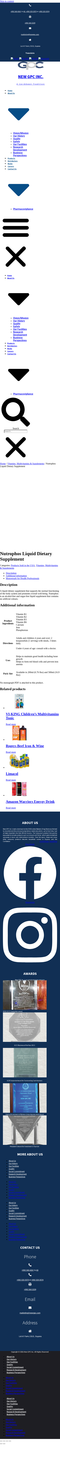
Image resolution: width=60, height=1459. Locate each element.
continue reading (48, 841)
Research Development (20, 148)
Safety (16, 141)
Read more (11, 724)
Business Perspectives (20, 154)
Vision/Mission (21, 133)
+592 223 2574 (44, 12)
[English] (24, 58)
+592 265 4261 (16, 12)
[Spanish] (43, 58)
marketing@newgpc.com (30, 35)
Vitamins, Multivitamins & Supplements (25, 463)
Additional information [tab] (16, 575)
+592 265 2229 (30, 23)
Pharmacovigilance (23, 209)
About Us (12, 1161)
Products (11, 158)
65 (24, 12)
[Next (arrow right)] (4, 1443)
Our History (19, 136)
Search (16, 428)
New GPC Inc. (30, 76)
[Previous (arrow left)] (1, 1443)
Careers (11, 166)
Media (10, 164)
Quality (16, 138)
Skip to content (7, 1)
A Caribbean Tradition (31, 84)
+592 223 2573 (31, 12)
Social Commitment (17, 1171)
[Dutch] (15, 58)
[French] (33, 58)
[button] (15, 242)
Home (10, 91)
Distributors (13, 161)
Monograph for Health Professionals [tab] (22, 578)
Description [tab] (11, 573)
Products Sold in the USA (23, 565)
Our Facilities (20, 144)
